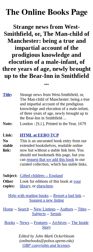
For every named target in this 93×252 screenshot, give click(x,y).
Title (7, 94)
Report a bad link (67, 195)
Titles (82, 209)
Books (9, 222)
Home (8, 209)
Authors (66, 209)
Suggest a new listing (46, 200)
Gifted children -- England (41, 175)
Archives (59, 222)
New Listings (45, 209)
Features (41, 222)
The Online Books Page (47, 11)
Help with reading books (28, 195)
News (24, 222)
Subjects (39, 214)
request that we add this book (50, 159)
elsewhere (45, 186)
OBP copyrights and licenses (46, 245)
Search (23, 209)
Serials (55, 214)
